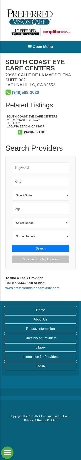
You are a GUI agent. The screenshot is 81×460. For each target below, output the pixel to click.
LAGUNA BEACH (18, 126)
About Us (40, 319)
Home (40, 310)
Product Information (40, 328)
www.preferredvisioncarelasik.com (32, 288)
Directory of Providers (40, 338)
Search (40, 248)
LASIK (40, 366)
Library (41, 347)
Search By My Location (43, 259)
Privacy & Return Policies (40, 420)
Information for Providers (41, 356)
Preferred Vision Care (55, 416)
